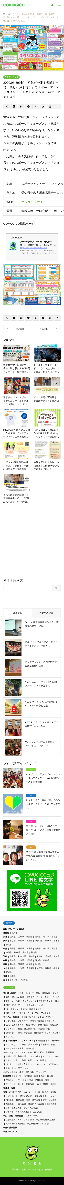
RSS (40, 1163)
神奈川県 (39, 940)
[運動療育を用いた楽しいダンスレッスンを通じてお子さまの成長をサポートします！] (46, 329)
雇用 (32, 1119)
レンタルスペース (38, 1064)
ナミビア (14, 980)
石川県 (21, 948)
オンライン (48, 1056)
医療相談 (28, 1076)
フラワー (39, 1009)
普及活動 (30, 1072)
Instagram (24, 1163)
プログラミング (46, 1001)
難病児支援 (51, 1104)
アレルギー (23, 1021)
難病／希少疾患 (25, 1033)
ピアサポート (12, 1096)
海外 (5, 980)
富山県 (46, 948)
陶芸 (8, 1005)
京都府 (40, 956)
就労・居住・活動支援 (13, 1116)
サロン (50, 1060)
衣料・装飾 (11, 1068)
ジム (57, 1056)
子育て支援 (21, 1104)
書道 (31, 1009)
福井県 (38, 948)
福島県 (13, 937)
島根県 (13, 960)
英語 (25, 1009)
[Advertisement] (32, 542)
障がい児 (50, 1021)
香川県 (38, 964)
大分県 (21, 968)
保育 (53, 1044)
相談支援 (10, 1100)
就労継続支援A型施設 (45, 1119)
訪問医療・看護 (42, 1080)
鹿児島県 (30, 968)
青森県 (29, 937)
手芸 (28, 997)
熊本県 (13, 968)
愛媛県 (21, 964)
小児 (18, 1080)
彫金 (8, 997)
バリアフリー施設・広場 (16, 1064)
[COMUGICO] (14, 5)
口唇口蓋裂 (11, 1021)
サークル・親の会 (11, 1017)
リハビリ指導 (42, 1084)
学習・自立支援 (49, 1100)
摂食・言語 (33, 1044)
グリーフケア (50, 1096)
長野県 (13, 948)
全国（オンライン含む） (14, 929)
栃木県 (56, 940)
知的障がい (39, 1033)
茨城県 (48, 940)
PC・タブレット (13, 1009)
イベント (7, 1072)
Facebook (35, 1163)
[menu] (59, 5)
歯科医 (53, 1084)
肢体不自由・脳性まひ (48, 1025)
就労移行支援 (33, 1123)
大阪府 (31, 956)
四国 (5, 964)
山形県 (21, 937)
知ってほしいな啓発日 (42, 1169)
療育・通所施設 (10, 1040)
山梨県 (54, 948)
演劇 (18, 1001)
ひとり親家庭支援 (13, 1108)
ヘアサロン (53, 1064)
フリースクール (26, 1040)
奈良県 (13, 956)
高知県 (13, 964)
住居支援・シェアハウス (16, 1119)
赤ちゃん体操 (18, 997)
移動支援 (20, 1100)
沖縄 (5, 976)
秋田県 (38, 937)
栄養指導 (30, 1084)
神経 (31, 1080)
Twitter (29, 1163)
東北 (5, 937)
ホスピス (17, 1076)
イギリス (24, 980)
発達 (24, 1080)
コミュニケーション (35, 1005)
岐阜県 (17, 952)
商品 (20, 1068)
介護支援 (38, 1096)
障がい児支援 (26, 1096)
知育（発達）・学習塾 (15, 1013)
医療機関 (7, 1076)
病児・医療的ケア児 (14, 1025)
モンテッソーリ (29, 1001)
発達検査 (56, 1040)
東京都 (13, 940)
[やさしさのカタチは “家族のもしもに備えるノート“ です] (17, 329)
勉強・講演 (18, 1072)
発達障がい (31, 1025)
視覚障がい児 (44, 1029)
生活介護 (45, 1123)
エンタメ (55, 997)
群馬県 (9, 944)
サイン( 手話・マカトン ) (39, 1013)
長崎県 (48, 968)
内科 (43, 1076)
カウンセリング (13, 1044)
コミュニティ (19, 1052)
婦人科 (50, 1076)
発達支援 (30, 1048)
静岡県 (9, 952)
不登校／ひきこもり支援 (45, 1092)
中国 (5, 960)
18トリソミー (48, 1017)
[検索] (52, 5)
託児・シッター (13, 1060)
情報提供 (50, 1052)
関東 (5, 940)
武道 (21, 993)
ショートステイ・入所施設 (17, 1112)
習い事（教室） (10, 993)
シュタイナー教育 (41, 997)
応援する (26, 1169)
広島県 (46, 960)
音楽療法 (45, 1044)
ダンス (55, 993)
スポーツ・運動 (33, 993)
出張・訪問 (11, 1056)
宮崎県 (9, 972)
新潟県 (34, 952)
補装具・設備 (9, 1088)
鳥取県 (29, 960)
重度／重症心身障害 (27, 1029)
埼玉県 (29, 940)
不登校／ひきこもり (30, 1017)
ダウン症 (10, 1036)
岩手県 (46, 937)
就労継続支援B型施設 (15, 1123)
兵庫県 (48, 956)
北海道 (6, 933)
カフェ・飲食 (34, 1056)
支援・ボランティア (12, 1092)
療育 (24, 1044)
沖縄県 (13, 976)
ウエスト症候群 (53, 1033)
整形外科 (10, 1080)
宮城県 (54, 937)
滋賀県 (56, 956)
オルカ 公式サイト (33, 202)
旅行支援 (22, 1056)
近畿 (5, 956)
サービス (7, 1052)
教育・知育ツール (30, 1060)
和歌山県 (22, 956)
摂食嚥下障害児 (37, 1021)
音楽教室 (46, 993)
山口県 (21, 960)
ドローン (10, 1001)
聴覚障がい (11, 1033)
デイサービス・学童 (14, 1048)
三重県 (29, 948)
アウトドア (41, 1072)
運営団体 (16, 1169)
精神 (36, 1076)
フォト (27, 1068)
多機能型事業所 (43, 1040)
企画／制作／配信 (36, 1052)
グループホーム (32, 1116)
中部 (5, 948)
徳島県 (29, 964)
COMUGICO (24, 1181)
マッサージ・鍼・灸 (14, 1084)
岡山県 (38, 960)
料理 (57, 1001)
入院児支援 (37, 1112)
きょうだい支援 (31, 1108)
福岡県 (56, 968)
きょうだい (11, 1029)
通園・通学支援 (33, 1100)
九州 (5, 968)
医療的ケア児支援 (36, 1104)
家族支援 (10, 1104)
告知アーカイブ (11, 77)
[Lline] (28, 106)
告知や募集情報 (10, 1127)
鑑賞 (42, 1060)
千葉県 (21, 940)
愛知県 (25, 952)
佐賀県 (40, 968)
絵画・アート (18, 1005)
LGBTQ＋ (27, 1092)
